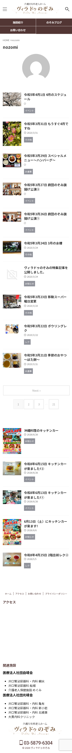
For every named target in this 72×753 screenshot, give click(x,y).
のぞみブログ (54, 22)
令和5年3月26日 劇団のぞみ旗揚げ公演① (45, 216)
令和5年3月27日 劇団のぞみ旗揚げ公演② (45, 186)
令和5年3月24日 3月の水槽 (43, 243)
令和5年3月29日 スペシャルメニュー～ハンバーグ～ (45, 157)
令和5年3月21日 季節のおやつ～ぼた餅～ (45, 357)
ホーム (8, 593)
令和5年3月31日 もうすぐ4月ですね (46, 125)
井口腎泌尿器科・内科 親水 (26, 681)
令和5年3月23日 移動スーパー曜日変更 (45, 298)
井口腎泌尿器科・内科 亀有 (26, 703)
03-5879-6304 (38, 743)
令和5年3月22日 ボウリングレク (45, 328)
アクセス (19, 593)
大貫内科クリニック (21, 716)
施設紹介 (18, 22)
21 (53, 404)
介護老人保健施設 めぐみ (25, 690)
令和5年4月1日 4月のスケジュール (45, 96)
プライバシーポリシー (56, 593)
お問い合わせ (18, 30)
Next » (36, 390)
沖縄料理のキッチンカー (41, 430)
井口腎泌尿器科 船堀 (22, 685)
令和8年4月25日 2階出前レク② (46, 555)
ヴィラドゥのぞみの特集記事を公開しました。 (46, 269)
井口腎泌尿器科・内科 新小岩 (27, 708)
